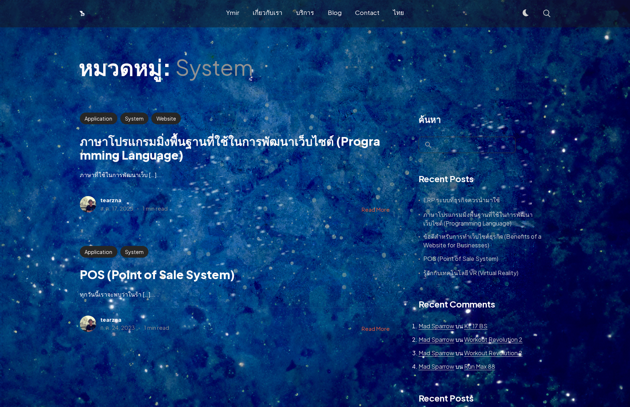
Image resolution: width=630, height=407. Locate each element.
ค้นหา (430, 119)
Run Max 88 (479, 366)
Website (166, 118)
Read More (376, 209)
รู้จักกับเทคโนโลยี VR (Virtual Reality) (470, 273)
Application (98, 118)
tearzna (110, 199)
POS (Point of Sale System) (460, 258)
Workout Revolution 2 (493, 339)
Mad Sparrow (436, 326)
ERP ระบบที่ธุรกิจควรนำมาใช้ (461, 200)
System (134, 118)
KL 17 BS (475, 326)
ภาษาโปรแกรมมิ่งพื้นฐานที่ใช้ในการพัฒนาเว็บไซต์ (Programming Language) (478, 219)
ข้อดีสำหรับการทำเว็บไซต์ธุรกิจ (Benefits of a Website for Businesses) (482, 240)
